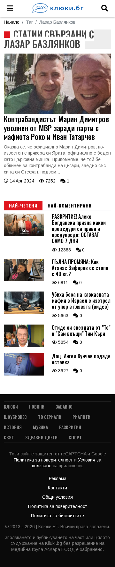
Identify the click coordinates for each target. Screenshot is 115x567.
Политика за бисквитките (57, 515)
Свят (9, 437)
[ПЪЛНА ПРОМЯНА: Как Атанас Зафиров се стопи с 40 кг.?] (24, 279)
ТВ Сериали (49, 416)
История (13, 427)
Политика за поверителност (44, 459)
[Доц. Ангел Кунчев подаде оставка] (24, 374)
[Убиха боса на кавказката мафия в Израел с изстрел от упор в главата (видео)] (24, 312)
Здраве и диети (41, 437)
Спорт (75, 437)
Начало (11, 22)
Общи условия (57, 497)
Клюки (11, 406)
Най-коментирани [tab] (70, 205)
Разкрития (70, 427)
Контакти (57, 488)
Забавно (64, 406)
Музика (40, 427)
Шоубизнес (15, 416)
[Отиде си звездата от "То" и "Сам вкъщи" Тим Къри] (24, 345)
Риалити (81, 416)
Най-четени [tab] (23, 205)
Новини (36, 406)
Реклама (57, 478)
